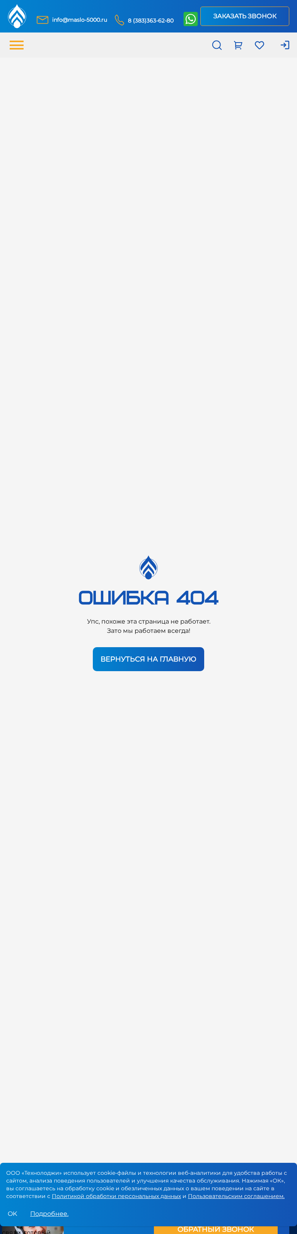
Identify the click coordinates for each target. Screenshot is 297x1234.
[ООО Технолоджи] (17, 16)
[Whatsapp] (190, 20)
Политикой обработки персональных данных (116, 1196)
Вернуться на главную (148, 659)
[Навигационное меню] (17, 45)
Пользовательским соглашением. (236, 1196)
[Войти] (280, 45)
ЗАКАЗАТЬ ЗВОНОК (245, 16)
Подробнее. (49, 1213)
